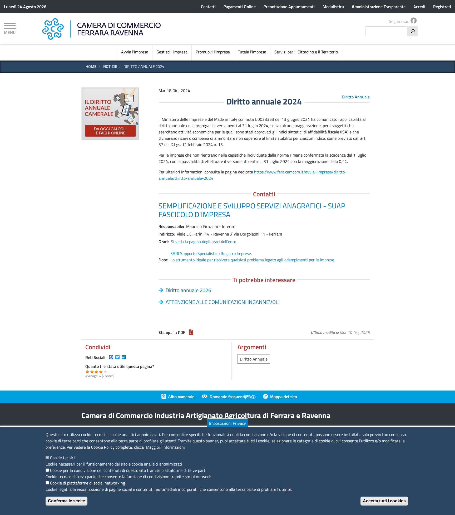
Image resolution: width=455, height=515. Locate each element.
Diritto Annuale (356, 97)
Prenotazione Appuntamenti (289, 6)
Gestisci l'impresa (171, 52)
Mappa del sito (283, 396)
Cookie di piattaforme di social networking (87, 483)
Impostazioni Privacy (227, 423)
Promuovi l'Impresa (213, 52)
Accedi (419, 6)
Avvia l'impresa (134, 52)
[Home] (101, 29)
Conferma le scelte (66, 501)
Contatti (208, 6)
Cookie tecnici (62, 457)
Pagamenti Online (240, 6)
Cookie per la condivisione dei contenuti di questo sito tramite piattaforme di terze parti (128, 470)
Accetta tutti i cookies (384, 501)
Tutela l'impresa (252, 52)
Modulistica (333, 6)
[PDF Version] (191, 332)
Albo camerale (181, 396)
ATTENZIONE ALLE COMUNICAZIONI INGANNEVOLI (223, 302)
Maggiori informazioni (165, 447)
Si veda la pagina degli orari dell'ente (203, 241)
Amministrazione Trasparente (378, 6)
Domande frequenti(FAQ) (233, 396)
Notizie (110, 66)
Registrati (442, 6)
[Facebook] (414, 21)
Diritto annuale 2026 (188, 290)
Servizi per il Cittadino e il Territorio (306, 52)
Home (91, 66)
